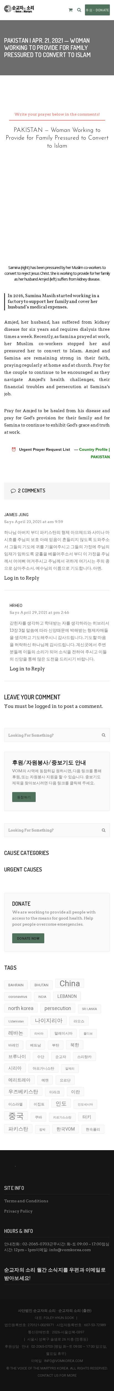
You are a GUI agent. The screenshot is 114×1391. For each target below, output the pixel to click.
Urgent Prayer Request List (44, 449)
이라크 (54, 1092)
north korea (20, 1008)
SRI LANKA (89, 1009)
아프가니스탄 (43, 1068)
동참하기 (24, 797)
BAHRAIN (16, 985)
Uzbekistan (16, 1021)
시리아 (15, 1068)
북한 (74, 1045)
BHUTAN (41, 985)
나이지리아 (49, 1020)
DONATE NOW (28, 938)
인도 (61, 1103)
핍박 (42, 1129)
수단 (40, 1057)
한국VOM (65, 1129)
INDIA (42, 997)
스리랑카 (84, 1057)
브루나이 (17, 1056)
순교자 (60, 1057)
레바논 (15, 1033)
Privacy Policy (18, 1211)
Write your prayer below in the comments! (57, 114)
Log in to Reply (21, 578)
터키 (86, 1117)
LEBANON (67, 996)
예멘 (45, 1080)
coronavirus (17, 997)
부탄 (55, 1045)
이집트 (39, 1104)
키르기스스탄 (62, 1117)
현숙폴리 (93, 1129)
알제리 (69, 1068)
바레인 (13, 1045)
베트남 (35, 1045)
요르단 (65, 1080)
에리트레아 (19, 1080)
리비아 (38, 1033)
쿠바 (38, 1117)
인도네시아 (85, 1104)
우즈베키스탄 (23, 1091)
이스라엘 (15, 1104)
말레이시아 (63, 1033)
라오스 (79, 1021)
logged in (46, 706)
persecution (58, 1008)
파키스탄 (18, 1129)
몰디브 (88, 1033)
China (69, 983)
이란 (75, 1091)
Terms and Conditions (26, 1201)
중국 (16, 1115)
